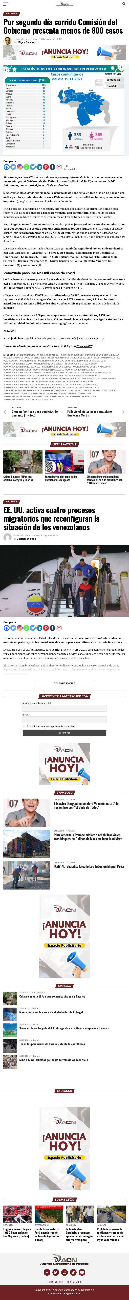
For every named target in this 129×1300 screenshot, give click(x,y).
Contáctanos (74, 1282)
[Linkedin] (39, 167)
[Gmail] (59, 167)
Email (25, 714)
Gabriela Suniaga (26, 538)
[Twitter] (13, 167)
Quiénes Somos (55, 1282)
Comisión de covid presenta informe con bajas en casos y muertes (64, 338)
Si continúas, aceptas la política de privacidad (51, 726)
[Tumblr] (52, 167)
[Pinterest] (46, 167)
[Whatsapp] (26, 167)
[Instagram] (20, 167)
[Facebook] (7, 167)
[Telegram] (33, 167)
